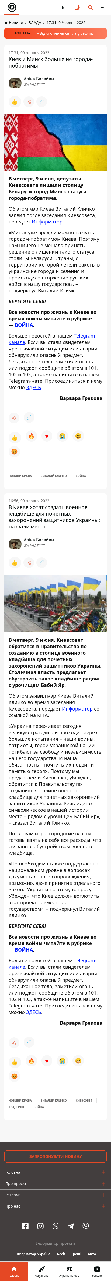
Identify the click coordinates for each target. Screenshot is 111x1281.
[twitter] (55, 1226)
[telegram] (70, 1226)
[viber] (85, 1226)
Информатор (47, 221)
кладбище (17, 1107)
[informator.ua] (11, 7)
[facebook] (25, 1226)
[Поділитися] (28, 101)
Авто (92, 1254)
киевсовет (84, 1100)
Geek (61, 1254)
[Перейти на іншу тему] (77, 7)
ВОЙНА (24, 325)
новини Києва (20, 476)
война (81, 476)
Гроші (76, 1254)
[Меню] (103, 7)
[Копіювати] (41, 101)
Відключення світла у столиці (67, 33)
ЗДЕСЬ (33, 387)
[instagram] (40, 1226)
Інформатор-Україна (32, 1254)
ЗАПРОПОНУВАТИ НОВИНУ (55, 1156)
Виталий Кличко (54, 476)
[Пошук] (90, 7)
